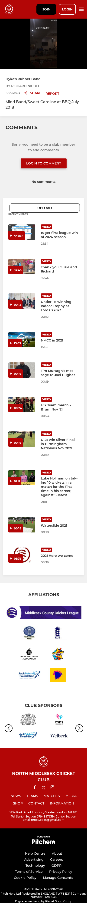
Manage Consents (58, 878)
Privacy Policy (60, 872)
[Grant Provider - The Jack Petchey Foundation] (28, 736)
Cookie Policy (25, 878)
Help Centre (35, 853)
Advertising (34, 859)
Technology (35, 866)
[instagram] (52, 788)
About (57, 853)
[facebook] (34, 788)
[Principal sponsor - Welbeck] (59, 736)
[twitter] (43, 788)
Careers (56, 859)
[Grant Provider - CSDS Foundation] (59, 720)
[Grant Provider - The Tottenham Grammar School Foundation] (28, 720)
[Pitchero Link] (43, 843)
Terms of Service (29, 872)
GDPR (56, 866)
